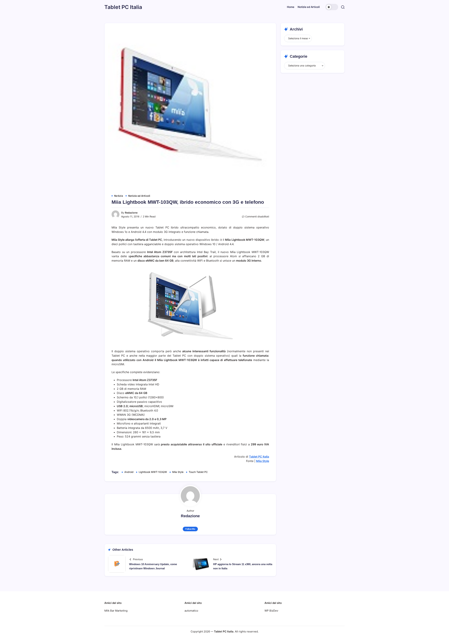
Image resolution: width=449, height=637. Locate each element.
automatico (191, 610)
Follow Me (190, 529)
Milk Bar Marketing (116, 610)
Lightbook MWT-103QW (153, 471)
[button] (332, 7)
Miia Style (262, 461)
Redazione (131, 212)
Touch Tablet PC (198, 471)
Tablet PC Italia (123, 7)
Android (128, 471)
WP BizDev (271, 610)
